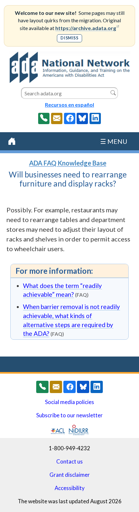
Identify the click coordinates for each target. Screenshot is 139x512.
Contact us (69, 461)
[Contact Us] (56, 118)
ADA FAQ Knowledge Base (67, 163)
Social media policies (69, 402)
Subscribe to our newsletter (69, 415)
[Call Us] (43, 118)
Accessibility (70, 488)
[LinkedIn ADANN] (95, 118)
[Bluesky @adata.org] (82, 118)
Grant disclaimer (69, 475)
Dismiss (69, 38)
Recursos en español (69, 104)
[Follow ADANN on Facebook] (69, 118)
